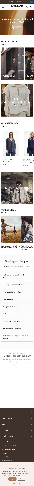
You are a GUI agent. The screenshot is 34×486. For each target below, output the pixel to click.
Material (20, 266)
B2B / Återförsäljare (7, 436)
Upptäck (17, 105)
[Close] (32, 464)
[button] (27, 7)
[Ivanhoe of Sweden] (17, 6)
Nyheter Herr (17, 27)
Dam (2, 44)
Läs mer (16, 366)
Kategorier (5, 430)
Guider (4, 424)
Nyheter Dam (17, 26)
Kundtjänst (5, 412)
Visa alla (3, 212)
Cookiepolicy (8, 475)
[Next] (28, 2)
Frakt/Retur (6, 266)
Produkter (28, 266)
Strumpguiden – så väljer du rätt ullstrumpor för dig (10, 246)
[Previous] (2, 2)
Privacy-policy (17, 475)
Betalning (14, 266)
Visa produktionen (17, 191)
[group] (15, 2)
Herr (6, 44)
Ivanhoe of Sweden (7, 418)
